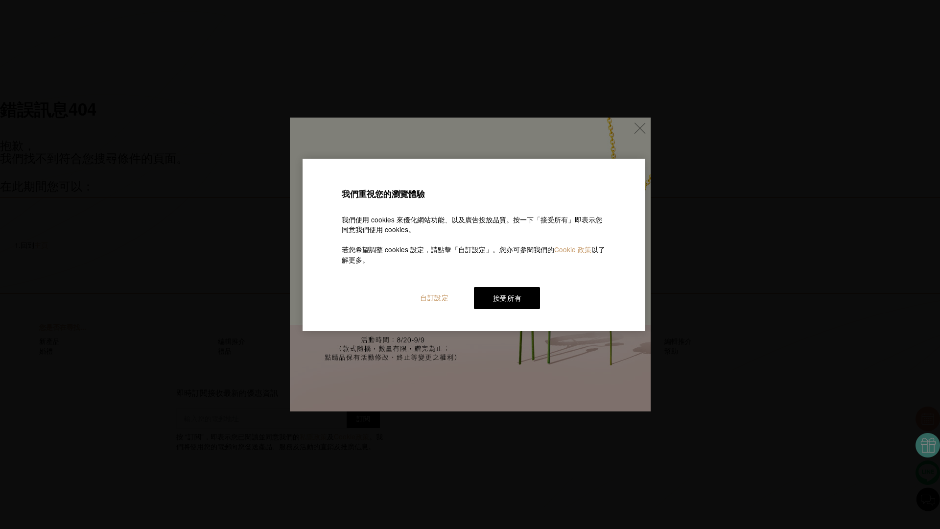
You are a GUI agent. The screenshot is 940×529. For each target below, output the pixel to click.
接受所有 (507, 298)
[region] (474, 245)
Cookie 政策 (572, 249)
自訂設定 (434, 297)
